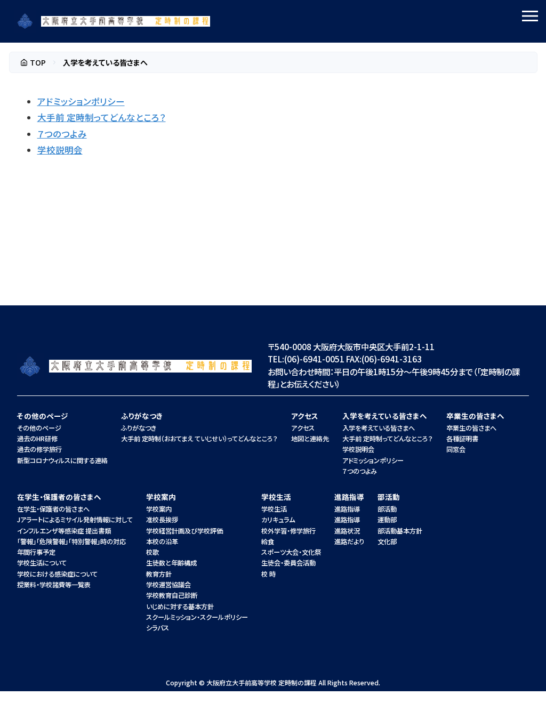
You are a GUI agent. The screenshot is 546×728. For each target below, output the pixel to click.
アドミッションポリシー (81, 101)
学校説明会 (60, 149)
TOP (38, 62)
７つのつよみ (62, 133)
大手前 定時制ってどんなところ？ (101, 117)
